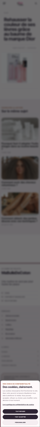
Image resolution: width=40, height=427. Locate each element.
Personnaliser (20, 422)
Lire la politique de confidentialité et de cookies (18, 404)
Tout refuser (20, 411)
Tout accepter (20, 417)
